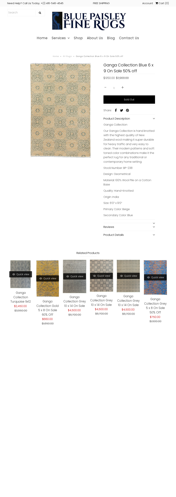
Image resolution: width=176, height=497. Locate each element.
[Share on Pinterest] (127, 110)
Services (59, 38)
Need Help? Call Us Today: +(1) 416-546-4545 (58, 3)
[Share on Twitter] (121, 110)
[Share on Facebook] (115, 110)
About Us (95, 38)
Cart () (163, 3)
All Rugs (67, 56)
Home (42, 38)
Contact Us (129, 38)
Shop (78, 38)
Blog (111, 38)
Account (147, 3)
